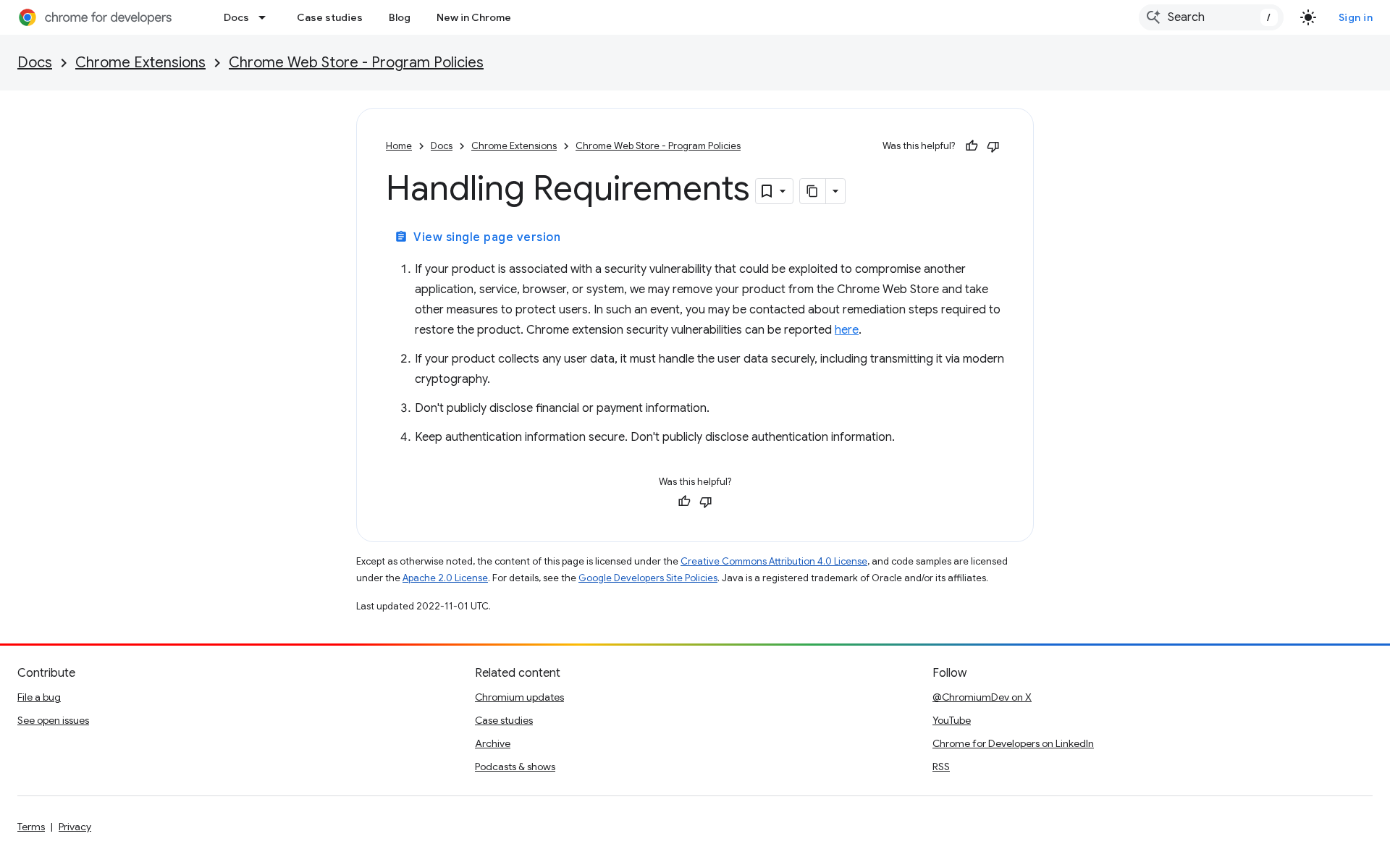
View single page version (477, 237)
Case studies (330, 17)
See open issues (53, 720)
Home (399, 146)
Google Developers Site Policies (647, 578)
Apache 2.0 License (445, 578)
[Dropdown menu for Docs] (266, 17)
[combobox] (1211, 17)
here (847, 330)
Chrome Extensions (140, 63)
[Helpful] (971, 146)
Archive (492, 743)
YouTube (951, 720)
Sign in (1356, 17)
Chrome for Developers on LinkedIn (1013, 743)
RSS (941, 766)
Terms (31, 826)
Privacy (75, 826)
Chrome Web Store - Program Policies (356, 63)
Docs (236, 17)
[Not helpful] (993, 146)
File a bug (39, 697)
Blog (399, 17)
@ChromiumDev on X (982, 697)
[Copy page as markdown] (813, 191)
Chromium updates (519, 697)
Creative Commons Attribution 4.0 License (774, 561)
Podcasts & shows (515, 766)
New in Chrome (474, 17)
